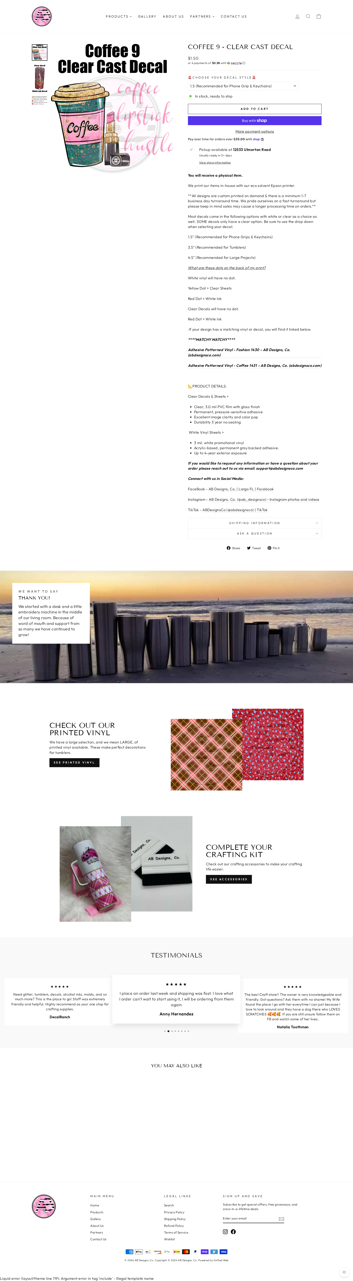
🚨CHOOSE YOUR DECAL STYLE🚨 (222, 77)
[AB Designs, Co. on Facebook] (233, 1231)
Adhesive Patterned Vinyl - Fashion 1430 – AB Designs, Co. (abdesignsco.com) (239, 352)
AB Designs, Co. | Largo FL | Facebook (241, 489)
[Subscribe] (281, 1218)
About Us (97, 1226)
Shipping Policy (175, 1219)
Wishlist (169, 1239)
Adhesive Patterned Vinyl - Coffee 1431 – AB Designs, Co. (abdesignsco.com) (254, 365)
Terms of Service (176, 1232)
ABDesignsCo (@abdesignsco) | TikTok (235, 509)
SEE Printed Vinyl (74, 762)
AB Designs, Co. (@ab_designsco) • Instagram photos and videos (264, 499)
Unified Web (221, 1260)
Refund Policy (174, 1226)
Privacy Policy (174, 1212)
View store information (215, 162)
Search (169, 1205)
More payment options (255, 131)
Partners (96, 1232)
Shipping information (254, 523)
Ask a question (255, 533)
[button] (255, 63)
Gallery (95, 1219)
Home (94, 1205)
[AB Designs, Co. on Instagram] (225, 1231)
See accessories (229, 879)
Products (96, 1212)
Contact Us (98, 1239)
